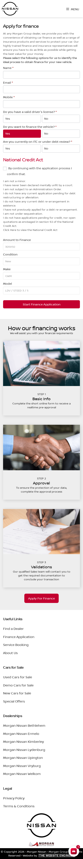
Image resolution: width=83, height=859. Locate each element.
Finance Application (18, 637)
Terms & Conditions (19, 806)
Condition (10, 254)
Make (7, 269)
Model (7, 284)
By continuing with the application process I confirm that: (39, 171)
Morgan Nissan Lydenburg (24, 749)
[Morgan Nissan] (10, 8)
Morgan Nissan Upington (23, 757)
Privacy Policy (14, 798)
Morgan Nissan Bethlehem (24, 725)
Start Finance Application (41, 304)
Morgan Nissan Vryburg (22, 766)
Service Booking (16, 644)
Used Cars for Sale (17, 677)
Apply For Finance (41, 598)
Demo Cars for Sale (18, 685)
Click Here (9, 230)
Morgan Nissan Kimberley (23, 741)
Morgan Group (58, 851)
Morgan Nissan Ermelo (21, 733)
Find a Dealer (13, 628)
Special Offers (14, 701)
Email (8, 83)
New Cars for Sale (17, 693)
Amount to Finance (17, 240)
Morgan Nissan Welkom (22, 773)
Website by (48, 855)
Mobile (9, 97)
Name (8, 68)
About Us (10, 653)
